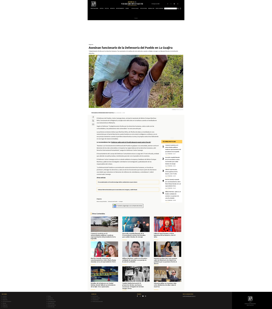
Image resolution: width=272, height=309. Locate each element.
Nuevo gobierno (52, 305)
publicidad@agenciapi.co (189, 296)
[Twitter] (141, 296)
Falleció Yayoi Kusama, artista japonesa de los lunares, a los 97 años (171, 173)
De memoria (51, 299)
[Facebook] (138, 296)
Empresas (5, 306)
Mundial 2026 (51, 303)
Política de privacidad (97, 301)
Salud (49, 296)
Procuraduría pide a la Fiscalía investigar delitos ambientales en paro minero (117, 182)
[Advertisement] (136, 33)
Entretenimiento (7, 301)
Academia (50, 298)
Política (5, 298)
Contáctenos (95, 299)
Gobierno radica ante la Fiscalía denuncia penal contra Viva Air (130, 142)
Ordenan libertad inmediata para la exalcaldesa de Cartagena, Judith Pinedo (117, 189)
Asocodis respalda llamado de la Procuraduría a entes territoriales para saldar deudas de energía (172, 162)
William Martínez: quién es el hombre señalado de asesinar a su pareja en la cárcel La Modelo (173, 196)
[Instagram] (146, 296)
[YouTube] (143, 296)
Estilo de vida (51, 306)
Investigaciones (52, 301)
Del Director (95, 296)
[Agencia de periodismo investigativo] (105, 4)
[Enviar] (93, 124)
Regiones (91, 44)
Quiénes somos (96, 298)
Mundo (4, 303)
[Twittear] (93, 121)
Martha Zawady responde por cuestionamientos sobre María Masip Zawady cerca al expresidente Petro (173, 184)
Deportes (5, 299)
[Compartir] (93, 117)
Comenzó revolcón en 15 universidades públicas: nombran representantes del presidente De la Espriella (173, 149)
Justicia (5, 296)
